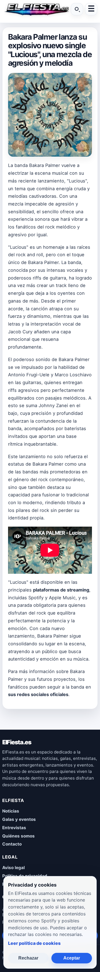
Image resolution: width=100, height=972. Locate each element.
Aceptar (71, 958)
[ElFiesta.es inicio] (36, 9)
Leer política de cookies (34, 943)
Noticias (10, 811)
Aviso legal (13, 867)
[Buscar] (77, 9)
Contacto (12, 844)
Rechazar (28, 958)
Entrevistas (14, 827)
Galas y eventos (19, 819)
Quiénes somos (18, 836)
